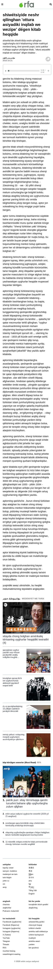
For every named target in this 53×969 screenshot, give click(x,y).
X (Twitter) (7, 935)
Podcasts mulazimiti (11, 911)
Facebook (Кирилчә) (11, 925)
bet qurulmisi (34, 948)
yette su (6, 881)
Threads (6, 944)
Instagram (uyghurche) (11, 928)
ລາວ (30, 881)
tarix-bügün (7, 877)
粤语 (30, 871)
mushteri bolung (9, 951)
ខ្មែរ (30, 884)
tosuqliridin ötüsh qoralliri (38, 904)
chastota (6, 904)
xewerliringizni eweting (11, 954)
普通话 (31, 868)
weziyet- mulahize (10, 871)
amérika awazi (34, 941)
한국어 (31, 877)
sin (4, 884)
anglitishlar (7, 908)
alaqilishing (33, 908)
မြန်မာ (31, 874)
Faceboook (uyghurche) (12, 922)
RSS (4, 948)
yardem (32, 944)
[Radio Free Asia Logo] (26, 4)
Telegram (6, 941)
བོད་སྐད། (31, 887)
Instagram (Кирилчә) (11, 932)
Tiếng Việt (33, 890)
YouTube (6, 938)
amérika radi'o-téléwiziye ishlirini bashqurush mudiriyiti (38, 935)
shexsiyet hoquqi (35, 925)
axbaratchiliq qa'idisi (36, 922)
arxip (5, 887)
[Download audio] (48, 70)
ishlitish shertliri (35, 928)
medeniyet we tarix (10, 874)
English (32, 894)
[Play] (6, 70)
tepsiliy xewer (8, 868)
